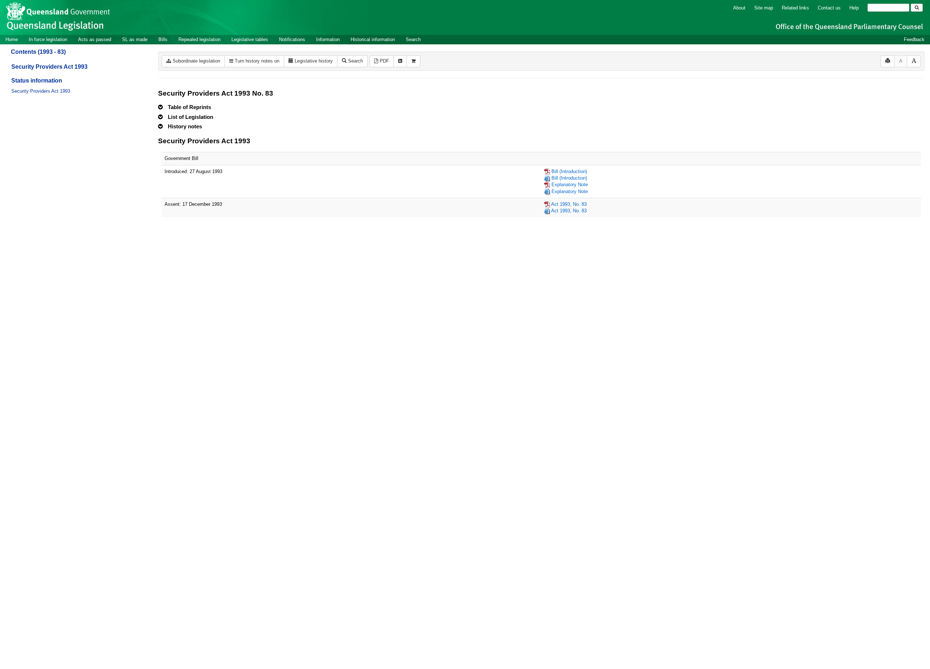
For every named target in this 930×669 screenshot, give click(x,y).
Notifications (292, 39)
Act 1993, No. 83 (569, 204)
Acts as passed (94, 39)
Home (11, 39)
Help (854, 8)
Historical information (373, 39)
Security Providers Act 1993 (49, 67)
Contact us (829, 8)
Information (328, 39)
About (739, 8)
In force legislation (48, 39)
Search (413, 39)
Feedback (914, 39)
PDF (383, 61)
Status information (36, 80)
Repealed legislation (199, 39)
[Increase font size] (914, 61)
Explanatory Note (569, 184)
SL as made (134, 39)
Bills (162, 39)
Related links (795, 8)
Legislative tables (249, 39)
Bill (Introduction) (569, 171)
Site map (763, 8)
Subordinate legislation (195, 61)
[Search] (917, 8)
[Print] (888, 61)
